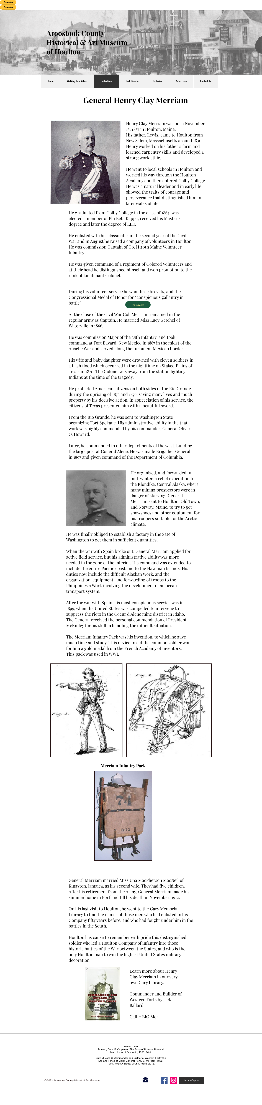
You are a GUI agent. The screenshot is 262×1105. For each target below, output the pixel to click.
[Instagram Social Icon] (173, 1080)
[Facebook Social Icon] (164, 1080)
